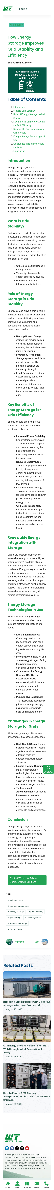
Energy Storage (16, 912)
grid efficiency (36, 912)
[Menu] (49, 9)
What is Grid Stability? (24, 111)
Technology (16, 25)
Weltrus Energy (15, 929)
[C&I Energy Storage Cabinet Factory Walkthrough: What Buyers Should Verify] (27, 1028)
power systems (33, 917)
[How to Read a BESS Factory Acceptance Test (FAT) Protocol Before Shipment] (27, 1076)
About (17, 1187)
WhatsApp (48, 772)
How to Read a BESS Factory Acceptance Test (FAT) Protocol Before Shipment (26, 1096)
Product (27, 1187)
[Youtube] (27, 1148)
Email (36, 1187)
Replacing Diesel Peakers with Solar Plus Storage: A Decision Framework (26, 1003)
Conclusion (19, 151)
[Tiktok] (17, 1148)
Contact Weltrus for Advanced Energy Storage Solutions (25, 880)
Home (7, 1187)
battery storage (15, 900)
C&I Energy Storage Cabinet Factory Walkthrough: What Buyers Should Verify (25, 1049)
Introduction (19, 107)
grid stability (14, 917)
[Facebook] (12, 1148)
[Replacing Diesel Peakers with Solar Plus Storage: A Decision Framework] (27, 984)
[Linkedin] (7, 1148)
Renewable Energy (17, 923)
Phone (46, 1187)
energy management (18, 906)
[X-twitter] (22, 1148)
